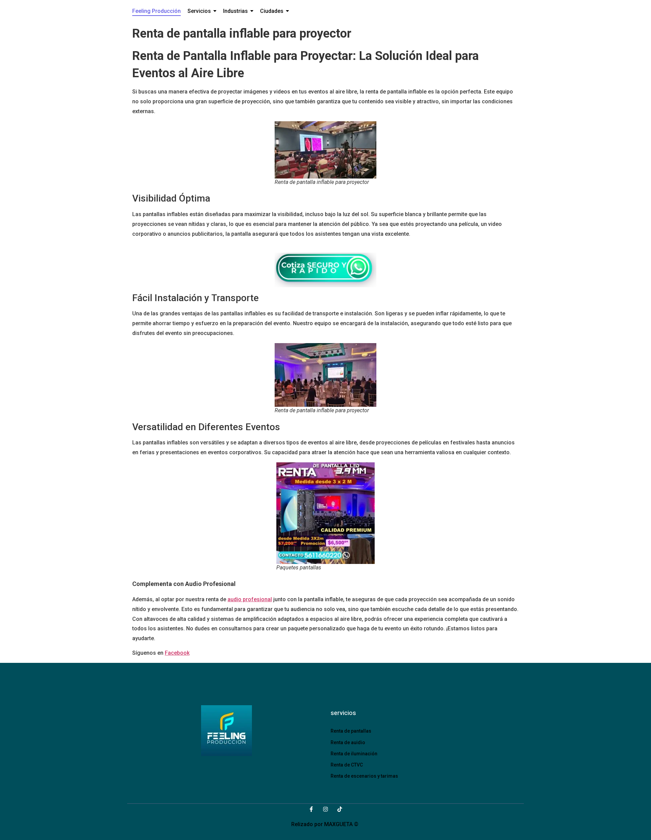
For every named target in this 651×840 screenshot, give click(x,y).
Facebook (177, 653)
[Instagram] (325, 809)
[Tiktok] (339, 809)
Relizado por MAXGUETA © (325, 824)
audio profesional (250, 599)
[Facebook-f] (311, 809)
